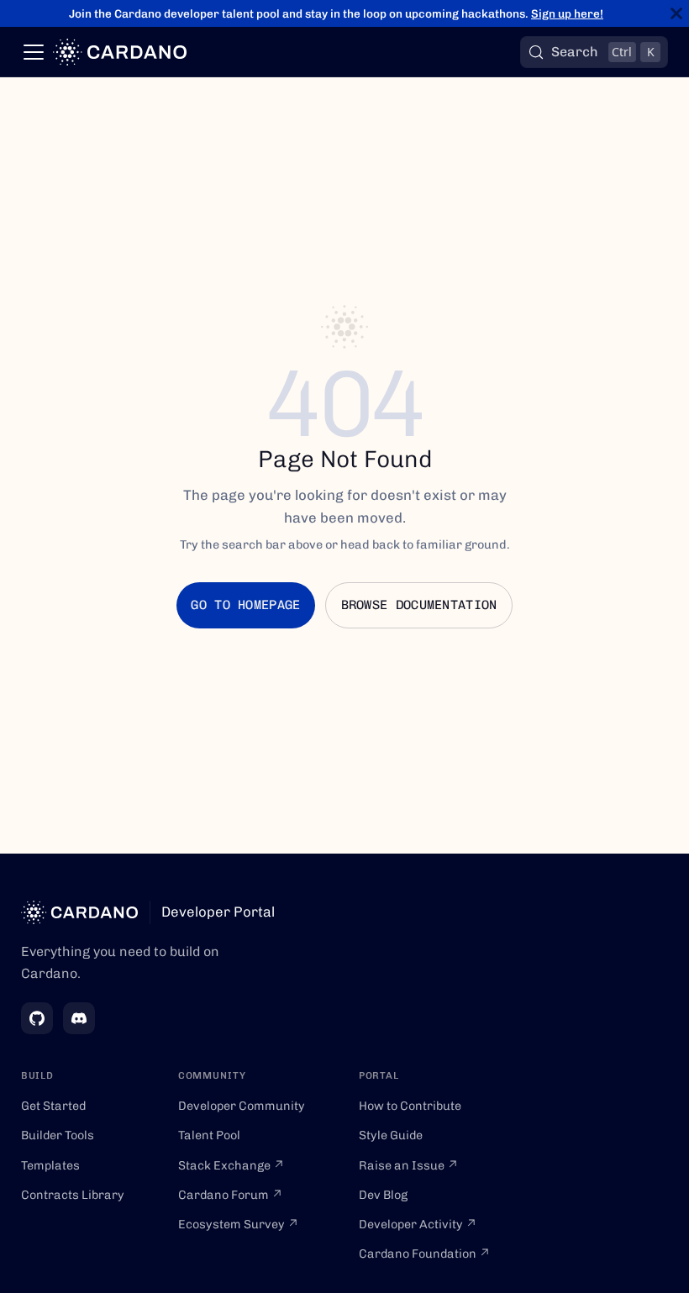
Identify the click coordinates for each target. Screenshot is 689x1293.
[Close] (676, 13)
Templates (50, 1165)
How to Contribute (410, 1105)
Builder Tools (57, 1135)
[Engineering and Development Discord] (79, 1018)
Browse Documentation (419, 604)
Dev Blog (383, 1194)
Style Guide (391, 1135)
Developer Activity (418, 1224)
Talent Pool (209, 1135)
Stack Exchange (231, 1165)
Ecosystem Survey (238, 1224)
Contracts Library (72, 1194)
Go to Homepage (245, 604)
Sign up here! (567, 13)
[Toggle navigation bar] (33, 52)
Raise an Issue (409, 1165)
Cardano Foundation (425, 1253)
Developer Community (241, 1105)
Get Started (53, 1105)
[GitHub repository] (37, 1018)
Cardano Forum (230, 1194)
